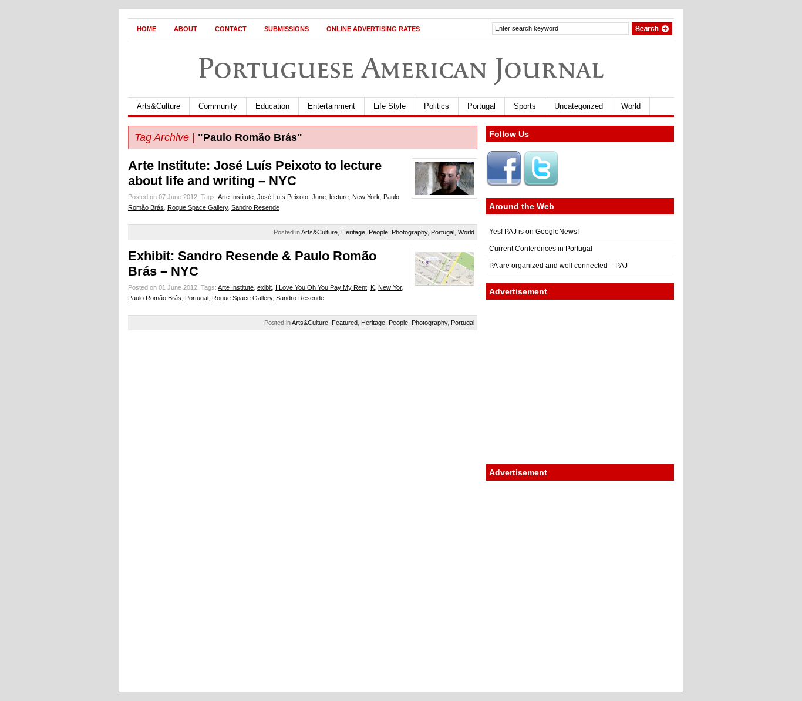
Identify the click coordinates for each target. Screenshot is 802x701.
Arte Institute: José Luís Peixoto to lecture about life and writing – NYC (255, 173)
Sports (525, 106)
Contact (231, 28)
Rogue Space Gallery (197, 207)
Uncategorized (578, 106)
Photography (409, 232)
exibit (264, 287)
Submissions (286, 28)
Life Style (389, 106)
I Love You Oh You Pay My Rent (321, 287)
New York (366, 196)
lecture (339, 196)
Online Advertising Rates (373, 28)
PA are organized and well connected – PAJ (558, 265)
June (319, 196)
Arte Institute (236, 196)
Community (217, 106)
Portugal (481, 106)
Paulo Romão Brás (154, 297)
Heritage (353, 232)
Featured (345, 322)
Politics (436, 106)
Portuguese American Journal (401, 68)
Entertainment (331, 106)
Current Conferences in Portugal (540, 248)
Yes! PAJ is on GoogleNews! (534, 231)
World (631, 106)
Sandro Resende (255, 207)
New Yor (390, 287)
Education (272, 106)
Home (146, 28)
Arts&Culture (158, 106)
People (378, 232)
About (185, 28)
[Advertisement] (580, 381)
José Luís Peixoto (282, 196)
